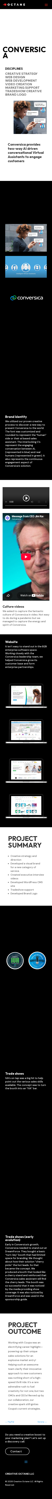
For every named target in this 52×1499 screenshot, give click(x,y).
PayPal (9, 1421)
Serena (42, 1421)
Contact (16, 1451)
